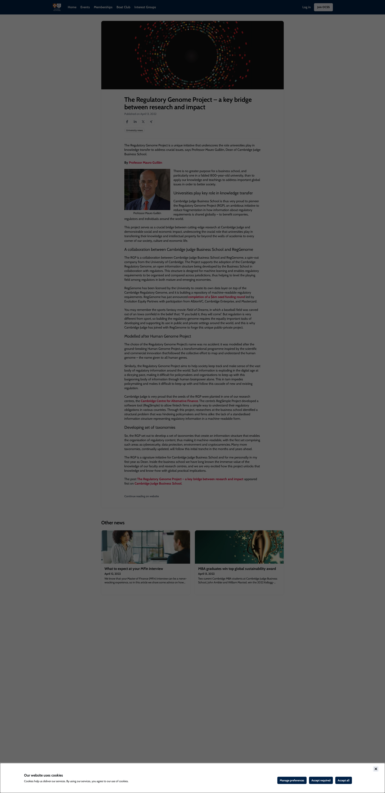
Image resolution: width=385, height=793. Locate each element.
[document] (192, 778)
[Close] (376, 769)
